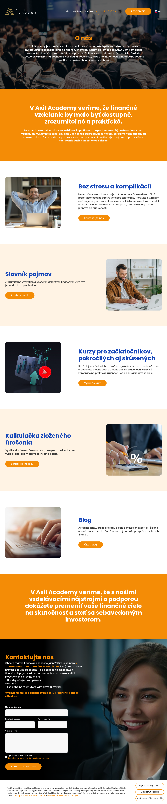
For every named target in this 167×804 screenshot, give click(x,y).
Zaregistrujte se (82, 37)
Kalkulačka (80, 22)
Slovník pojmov (82, 18)
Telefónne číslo (45, 719)
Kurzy (77, 25)
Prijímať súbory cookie (149, 786)
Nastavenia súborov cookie (150, 798)
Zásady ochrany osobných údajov (62, 796)
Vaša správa (11, 731)
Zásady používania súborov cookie (29, 796)
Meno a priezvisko (13, 707)
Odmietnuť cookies (150, 792)
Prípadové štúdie (83, 33)
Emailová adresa (12, 719)
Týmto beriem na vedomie (29, 757)
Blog (77, 29)
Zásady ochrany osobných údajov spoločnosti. (29, 758)
